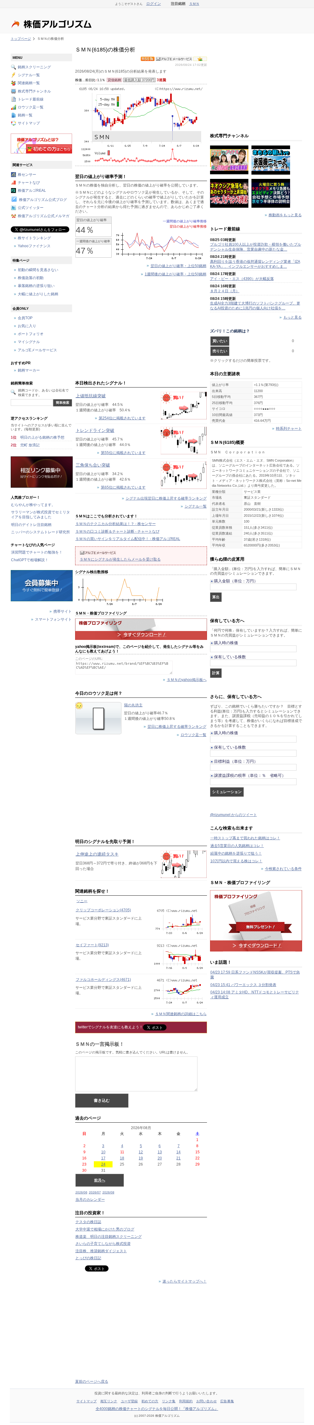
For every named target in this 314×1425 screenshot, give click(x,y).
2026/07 (95, 1192)
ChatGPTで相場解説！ (29, 560)
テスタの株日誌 (88, 1222)
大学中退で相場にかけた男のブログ (104, 1229)
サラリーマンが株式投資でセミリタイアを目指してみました (40, 514)
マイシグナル (29, 342)
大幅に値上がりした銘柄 (38, 294)
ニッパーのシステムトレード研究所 (40, 532)
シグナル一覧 (196, 506)
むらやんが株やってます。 (33, 505)
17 (103, 1158)
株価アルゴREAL (32, 190)
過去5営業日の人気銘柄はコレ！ (237, 846)
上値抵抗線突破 (91, 395)
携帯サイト (62, 612)
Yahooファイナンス (34, 246)
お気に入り (27, 326)
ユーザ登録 (129, 1401)
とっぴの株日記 (88, 1258)
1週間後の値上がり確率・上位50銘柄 (175, 274)
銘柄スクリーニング (34, 67)
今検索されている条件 (283, 869)
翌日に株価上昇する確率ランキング (176, 726)
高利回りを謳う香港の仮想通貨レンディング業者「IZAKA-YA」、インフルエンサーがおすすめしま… (255, 264)
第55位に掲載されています (123, 453)
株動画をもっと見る (285, 215)
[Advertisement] (141, 329)
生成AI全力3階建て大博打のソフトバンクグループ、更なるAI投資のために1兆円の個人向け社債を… (255, 305)
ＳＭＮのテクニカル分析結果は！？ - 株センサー (115, 524)
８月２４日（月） (224, 291)
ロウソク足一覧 (193, 735)
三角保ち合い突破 (93, 465)
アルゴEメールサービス (37, 350)
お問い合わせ (206, 1401)
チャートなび (29, 182)
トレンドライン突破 (95, 430)
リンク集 (168, 1401)
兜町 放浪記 (30, 445)
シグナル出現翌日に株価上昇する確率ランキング (166, 498)
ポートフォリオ (31, 334)
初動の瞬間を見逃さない (38, 270)
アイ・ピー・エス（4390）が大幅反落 (242, 279)
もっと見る (292, 317)
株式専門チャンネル (34, 91)
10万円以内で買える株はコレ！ (236, 861)
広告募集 (227, 1401)
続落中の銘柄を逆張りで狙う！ (236, 853)
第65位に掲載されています (123, 487)
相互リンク (108, 1401)
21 (178, 1158)
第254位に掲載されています (122, 418)
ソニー (81, 901)
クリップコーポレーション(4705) (103, 910)
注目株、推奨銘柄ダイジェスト (101, 1251)
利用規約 (186, 1401)
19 (141, 1158)
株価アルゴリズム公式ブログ (43, 200)
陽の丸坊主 (133, 705)
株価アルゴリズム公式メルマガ (43, 216)
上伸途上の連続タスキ (97, 854)
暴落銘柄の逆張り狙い (36, 286)
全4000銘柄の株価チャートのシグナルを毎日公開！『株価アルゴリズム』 (157, 1409)
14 (178, 1152)
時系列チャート (289, 428)
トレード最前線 (31, 99)
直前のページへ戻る (91, 1381)
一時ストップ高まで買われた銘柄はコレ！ (245, 838)
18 (122, 1158)
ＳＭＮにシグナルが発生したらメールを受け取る (120, 559)
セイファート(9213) (92, 945)
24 (103, 1164)
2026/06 (81, 1192)
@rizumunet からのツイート (233, 815)
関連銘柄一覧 (29, 83)
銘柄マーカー (29, 371)
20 (160, 1158)
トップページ (21, 38)
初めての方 (150, 1401)
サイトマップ (29, 123)
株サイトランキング (34, 238)
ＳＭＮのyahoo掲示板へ (187, 680)
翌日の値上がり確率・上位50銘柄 (178, 266)
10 (103, 1152)
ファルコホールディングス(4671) (103, 979)
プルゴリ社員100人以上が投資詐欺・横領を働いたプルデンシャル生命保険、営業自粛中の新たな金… (255, 246)
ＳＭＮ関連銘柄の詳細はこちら (181, 1014)
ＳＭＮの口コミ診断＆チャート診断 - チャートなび (117, 531)
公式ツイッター (31, 208)
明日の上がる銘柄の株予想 (42, 437)
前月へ (99, 1180)
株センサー (27, 174)
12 (141, 1152)
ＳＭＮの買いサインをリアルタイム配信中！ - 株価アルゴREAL (127, 539)
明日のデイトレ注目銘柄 (31, 525)
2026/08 (108, 1192)
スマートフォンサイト (53, 620)
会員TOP (25, 318)
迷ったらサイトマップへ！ (185, 1281)
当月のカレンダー (90, 1199)
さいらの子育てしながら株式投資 (103, 1244)
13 (160, 1152)
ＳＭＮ (194, 4)
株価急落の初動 (31, 278)
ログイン (153, 4)
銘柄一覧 (25, 115)
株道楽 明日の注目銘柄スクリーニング (108, 1236)
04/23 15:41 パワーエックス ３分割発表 (243, 985)
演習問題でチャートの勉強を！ (37, 552)
